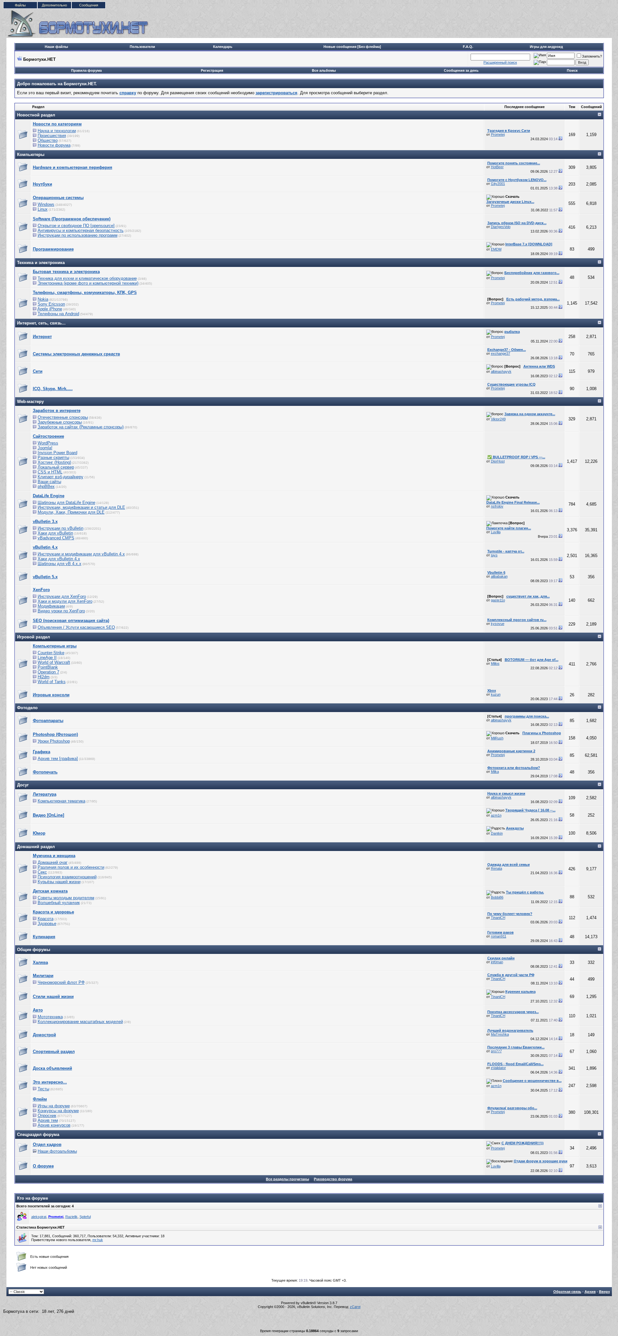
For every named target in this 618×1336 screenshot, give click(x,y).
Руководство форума (333, 1179)
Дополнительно (54, 5)
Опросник (47, 1115)
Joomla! (45, 447)
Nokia (43, 299)
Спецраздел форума (38, 1134)
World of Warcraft (54, 662)
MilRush (497, 738)
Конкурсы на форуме (58, 1110)
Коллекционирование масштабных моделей (80, 1021)
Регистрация (212, 70)
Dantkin (497, 833)
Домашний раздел (36, 846)
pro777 (496, 1051)
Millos (495, 663)
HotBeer (497, 167)
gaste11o (498, 600)
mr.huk (97, 1240)
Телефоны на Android (58, 313)
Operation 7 (48, 672)
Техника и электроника (41, 262)
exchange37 (500, 353)
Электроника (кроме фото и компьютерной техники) (88, 283)
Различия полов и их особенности (71, 867)
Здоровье (47, 923)
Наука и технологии (57, 130)
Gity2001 (498, 184)
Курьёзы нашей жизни (59, 881)
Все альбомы (324, 70)
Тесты (43, 1088)
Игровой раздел (33, 637)
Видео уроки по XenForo (61, 611)
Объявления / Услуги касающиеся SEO (76, 627)
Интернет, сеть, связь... (41, 323)
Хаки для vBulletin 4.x (59, 558)
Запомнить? (592, 56)
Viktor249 (498, 419)
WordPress (48, 443)
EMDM (496, 249)
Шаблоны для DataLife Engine (66, 502)
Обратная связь (567, 1292)
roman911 (498, 936)
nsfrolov (497, 506)
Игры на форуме (54, 1105)
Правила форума (86, 70)
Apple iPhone (49, 309)
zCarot (355, 1307)
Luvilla (496, 532)
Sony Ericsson (51, 304)
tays (494, 555)
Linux (43, 209)
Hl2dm (44, 676)
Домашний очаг (53, 862)
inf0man (497, 962)
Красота (45, 918)
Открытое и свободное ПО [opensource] (76, 225)
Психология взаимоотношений (67, 876)
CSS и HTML (50, 472)
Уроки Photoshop (54, 741)
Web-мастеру (30, 401)
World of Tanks (52, 681)
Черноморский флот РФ (61, 982)
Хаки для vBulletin (55, 533)
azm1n (496, 815)
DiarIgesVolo (500, 227)
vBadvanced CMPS (56, 537)
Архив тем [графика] (58, 758)
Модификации (51, 606)
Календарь (222, 47)
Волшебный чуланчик (59, 902)
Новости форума (54, 145)
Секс (42, 872)
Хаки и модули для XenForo (65, 601)
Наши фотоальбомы (57, 1151)
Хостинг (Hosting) (54, 462)
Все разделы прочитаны (287, 1179)
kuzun (496, 694)
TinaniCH (498, 918)
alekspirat (38, 1217)
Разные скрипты (53, 457)
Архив (590, 1292)
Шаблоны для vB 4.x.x (59, 563)
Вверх (604, 1292)
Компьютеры (30, 154)
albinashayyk (501, 371)
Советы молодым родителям (66, 897)
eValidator (498, 1068)
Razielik (71, 1217)
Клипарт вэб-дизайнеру (60, 476)
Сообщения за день (461, 70)
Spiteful (85, 1217)
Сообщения (88, 5)
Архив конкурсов (54, 1125)
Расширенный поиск (500, 62)
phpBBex (46, 486)
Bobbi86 (497, 897)
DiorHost (498, 461)
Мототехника (50, 1016)
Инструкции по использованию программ (77, 235)
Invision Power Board (57, 452)
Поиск (572, 70)
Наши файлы (56, 47)
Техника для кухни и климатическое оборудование (87, 278)
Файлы (20, 5)
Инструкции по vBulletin (60, 528)
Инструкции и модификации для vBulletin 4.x (81, 554)
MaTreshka (500, 1034)
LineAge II (47, 657)
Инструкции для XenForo (62, 596)
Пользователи (142, 47)
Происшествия (52, 135)
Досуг (23, 784)
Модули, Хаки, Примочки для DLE (71, 512)
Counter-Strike (51, 652)
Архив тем (48, 1120)
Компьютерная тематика (61, 801)
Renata (496, 868)
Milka (495, 771)
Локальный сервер (56, 467)
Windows (46, 204)
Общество (48, 140)
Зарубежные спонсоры (60, 422)
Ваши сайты (49, 481)
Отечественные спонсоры (63, 417)
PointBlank (48, 667)
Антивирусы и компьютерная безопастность (81, 230)
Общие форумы (33, 949)
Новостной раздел (36, 115)
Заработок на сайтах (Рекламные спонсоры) (81, 427)
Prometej (498, 134)
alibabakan (499, 576)
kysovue (497, 624)
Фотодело (27, 707)
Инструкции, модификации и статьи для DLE (81, 507)
